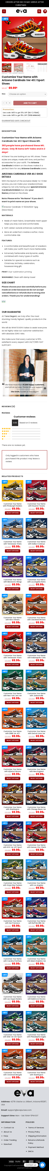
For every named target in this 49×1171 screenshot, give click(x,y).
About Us (8, 1132)
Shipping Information (37, 1136)
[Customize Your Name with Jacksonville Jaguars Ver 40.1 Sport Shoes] (36, 680)
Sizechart (8, 1144)
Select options (13, 513)
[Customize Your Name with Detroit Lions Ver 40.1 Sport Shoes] (36, 718)
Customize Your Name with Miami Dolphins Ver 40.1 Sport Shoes (36, 961)
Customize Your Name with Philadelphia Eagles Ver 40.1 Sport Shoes (36, 1037)
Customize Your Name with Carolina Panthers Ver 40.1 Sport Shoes (12, 961)
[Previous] (6, 39)
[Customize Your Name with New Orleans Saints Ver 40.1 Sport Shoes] (12, 604)
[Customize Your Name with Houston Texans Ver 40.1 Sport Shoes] (36, 490)
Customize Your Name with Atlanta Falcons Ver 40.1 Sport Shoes (13, 771)
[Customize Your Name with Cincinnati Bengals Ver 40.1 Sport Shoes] (12, 1059)
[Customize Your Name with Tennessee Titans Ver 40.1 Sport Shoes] (12, 528)
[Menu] (4, 11)
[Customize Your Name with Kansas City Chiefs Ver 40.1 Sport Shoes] (36, 832)
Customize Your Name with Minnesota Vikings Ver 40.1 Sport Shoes (13, 582)
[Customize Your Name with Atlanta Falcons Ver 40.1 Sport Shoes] (12, 756)
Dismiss (30, 5)
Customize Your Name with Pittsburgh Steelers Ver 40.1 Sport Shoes (12, 506)
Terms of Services (36, 1127)
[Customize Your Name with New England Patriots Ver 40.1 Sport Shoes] (36, 756)
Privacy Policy (34, 1132)
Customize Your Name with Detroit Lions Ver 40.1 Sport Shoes (36, 733)
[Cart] (45, 11)
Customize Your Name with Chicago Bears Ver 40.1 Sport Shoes (36, 809)
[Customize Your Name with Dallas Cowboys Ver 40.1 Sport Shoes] (36, 528)
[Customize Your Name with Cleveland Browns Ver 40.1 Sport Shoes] (36, 604)
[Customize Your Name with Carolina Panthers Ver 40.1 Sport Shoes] (12, 945)
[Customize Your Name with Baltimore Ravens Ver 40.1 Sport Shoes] (36, 983)
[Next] (43, 39)
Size (3, 94)
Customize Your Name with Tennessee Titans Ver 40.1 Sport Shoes (13, 544)
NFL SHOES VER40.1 (16, 73)
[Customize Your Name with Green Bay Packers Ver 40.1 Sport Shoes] (12, 870)
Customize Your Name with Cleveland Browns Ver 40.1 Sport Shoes (36, 620)
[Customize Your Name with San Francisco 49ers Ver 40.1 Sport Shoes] (12, 908)
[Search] (39, 11)
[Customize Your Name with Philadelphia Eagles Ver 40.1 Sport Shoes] (36, 1021)
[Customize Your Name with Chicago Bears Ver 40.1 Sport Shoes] (36, 794)
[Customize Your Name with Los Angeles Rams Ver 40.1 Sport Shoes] (36, 566)
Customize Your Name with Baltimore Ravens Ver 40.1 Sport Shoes (36, 999)
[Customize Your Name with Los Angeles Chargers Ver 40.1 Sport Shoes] (36, 870)
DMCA (30, 1151)
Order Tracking (10, 1140)
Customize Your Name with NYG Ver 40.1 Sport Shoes (12, 847)
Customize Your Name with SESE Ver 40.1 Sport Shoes (12, 1037)
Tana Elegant (10, 316)
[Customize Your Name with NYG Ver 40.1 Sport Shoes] (12, 832)
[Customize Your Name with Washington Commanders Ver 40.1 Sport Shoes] (12, 794)
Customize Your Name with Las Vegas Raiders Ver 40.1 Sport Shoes (12, 999)
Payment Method (36, 1147)
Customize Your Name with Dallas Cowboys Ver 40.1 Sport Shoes (36, 544)
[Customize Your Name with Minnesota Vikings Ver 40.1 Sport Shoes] (12, 566)
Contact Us (9, 1127)
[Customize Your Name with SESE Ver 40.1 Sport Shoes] (12, 1021)
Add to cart (30, 103)
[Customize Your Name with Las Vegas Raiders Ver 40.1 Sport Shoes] (12, 983)
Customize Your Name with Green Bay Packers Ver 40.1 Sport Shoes (12, 885)
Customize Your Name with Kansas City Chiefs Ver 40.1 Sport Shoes (36, 847)
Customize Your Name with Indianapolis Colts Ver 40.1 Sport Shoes (36, 658)
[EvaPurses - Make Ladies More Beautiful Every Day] (21, 11)
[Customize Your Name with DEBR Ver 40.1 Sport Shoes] (12, 718)
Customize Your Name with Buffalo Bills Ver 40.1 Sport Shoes (36, 923)
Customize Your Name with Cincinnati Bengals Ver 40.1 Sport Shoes (12, 1075)
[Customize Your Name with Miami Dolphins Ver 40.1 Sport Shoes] (36, 945)
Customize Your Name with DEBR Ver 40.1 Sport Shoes (13, 733)
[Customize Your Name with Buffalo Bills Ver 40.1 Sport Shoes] (36, 908)
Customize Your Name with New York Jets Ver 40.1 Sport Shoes (12, 696)
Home (4, 73)
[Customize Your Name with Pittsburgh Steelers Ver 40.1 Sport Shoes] (12, 490)
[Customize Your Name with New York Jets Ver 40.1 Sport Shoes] (12, 680)
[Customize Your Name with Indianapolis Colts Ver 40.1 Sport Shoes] (36, 642)
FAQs (6, 1136)
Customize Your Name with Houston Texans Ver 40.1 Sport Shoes (36, 506)
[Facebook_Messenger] (42, 1165)
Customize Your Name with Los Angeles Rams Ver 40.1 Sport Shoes (36, 582)
